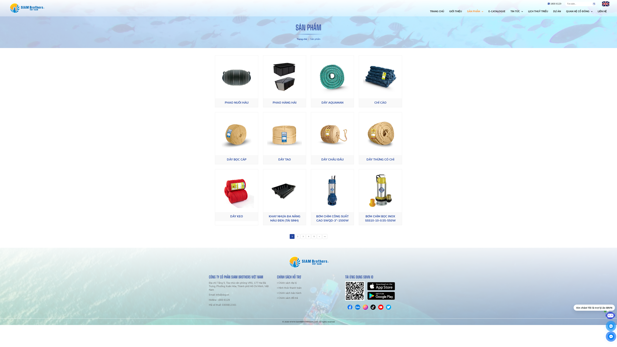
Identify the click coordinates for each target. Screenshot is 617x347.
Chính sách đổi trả (288, 298)
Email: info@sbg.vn (219, 294)
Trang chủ (302, 39)
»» (325, 236)
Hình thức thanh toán (290, 287)
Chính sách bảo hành (289, 293)
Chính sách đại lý (287, 283)
